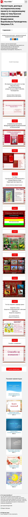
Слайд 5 (15, 208)
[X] (15, 39)
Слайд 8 (15, 278)
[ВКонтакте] (11, 39)
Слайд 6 (15, 231)
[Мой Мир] (17, 39)
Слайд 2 (15, 121)
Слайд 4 (15, 174)
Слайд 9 (15, 301)
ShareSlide (8, 1)
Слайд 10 (15, 340)
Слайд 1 (15, 81)
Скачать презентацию (14, 369)
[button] (25, 54)
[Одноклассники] (13, 39)
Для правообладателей (6, 505)
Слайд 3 (15, 150)
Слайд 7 (15, 254)
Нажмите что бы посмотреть (10, 514)
